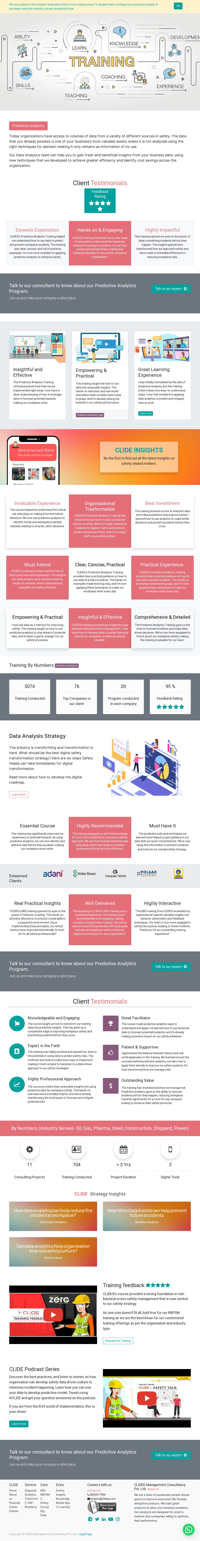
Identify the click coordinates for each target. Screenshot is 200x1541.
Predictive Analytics (28, 126)
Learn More (19, 794)
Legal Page (85, 1534)
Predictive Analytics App (90, 415)
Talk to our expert (168, 289)
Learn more (145, 413)
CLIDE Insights (139, 450)
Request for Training (118, 1340)
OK (178, 5)
